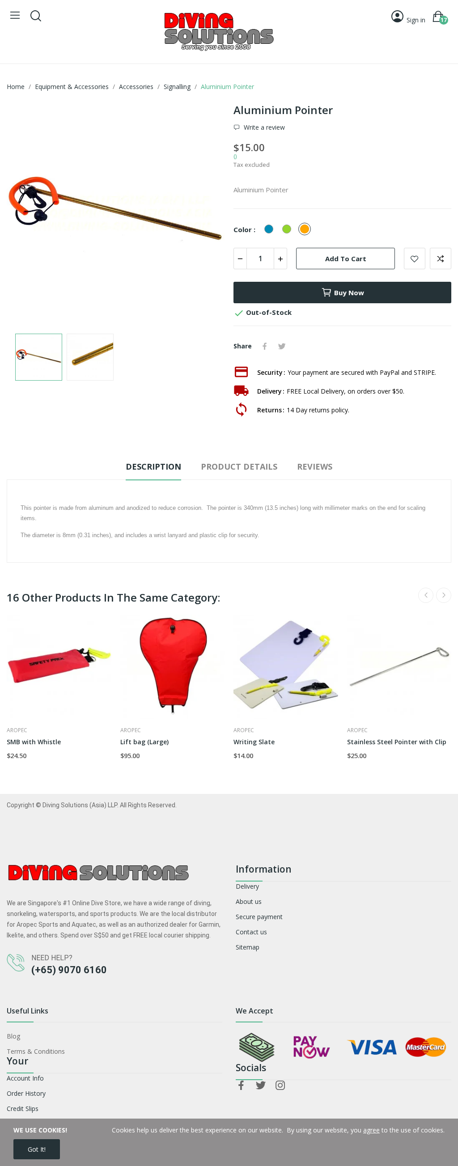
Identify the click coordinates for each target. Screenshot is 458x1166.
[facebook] (241, 1085)
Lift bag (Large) (144, 742)
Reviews (314, 466)
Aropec (17, 730)
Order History (26, 1093)
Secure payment (259, 916)
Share (264, 346)
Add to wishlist (414, 258)
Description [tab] (153, 466)
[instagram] (280, 1085)
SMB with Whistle (34, 742)
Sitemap (247, 947)
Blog (13, 1036)
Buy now (349, 292)
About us (249, 901)
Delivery (247, 886)
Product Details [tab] (239, 466)
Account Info (25, 1078)
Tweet (281, 346)
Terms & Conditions (36, 1051)
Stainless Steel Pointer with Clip (396, 742)
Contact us (251, 932)
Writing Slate (254, 742)
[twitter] (260, 1085)
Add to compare (440, 258)
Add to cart (345, 258)
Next (203, 214)
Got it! (37, 1149)
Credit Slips (22, 1108)
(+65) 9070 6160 (69, 969)
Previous (27, 214)
